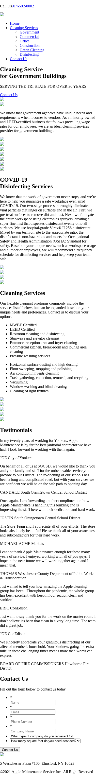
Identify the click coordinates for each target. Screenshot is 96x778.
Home (14, 23)
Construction (30, 45)
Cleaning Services (24, 28)
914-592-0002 (23, 6)
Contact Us (18, 59)
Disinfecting (29, 54)
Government (29, 32)
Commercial (29, 37)
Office (25, 41)
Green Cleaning (32, 50)
